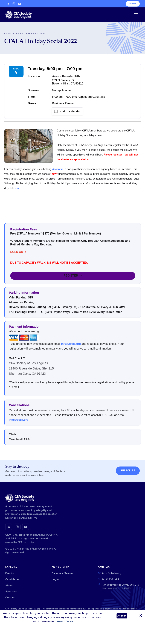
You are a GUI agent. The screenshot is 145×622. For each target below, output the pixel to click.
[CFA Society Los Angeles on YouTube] (25, 527)
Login (133, 3)
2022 (42, 34)
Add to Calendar (70, 111)
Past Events (27, 34)
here (17, 188)
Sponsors (11, 591)
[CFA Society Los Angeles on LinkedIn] (8, 527)
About (9, 585)
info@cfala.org (71, 343)
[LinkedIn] (8, 3)
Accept (121, 615)
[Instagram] (13, 3)
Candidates (12, 579)
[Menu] (136, 15)
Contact (10, 597)
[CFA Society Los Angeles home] (18, 15)
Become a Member (62, 573)
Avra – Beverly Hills (66, 76)
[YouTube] (19, 3)
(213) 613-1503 (110, 579)
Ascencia (57, 169)
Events (9, 34)
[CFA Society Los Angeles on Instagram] (17, 527)
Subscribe (127, 470)
